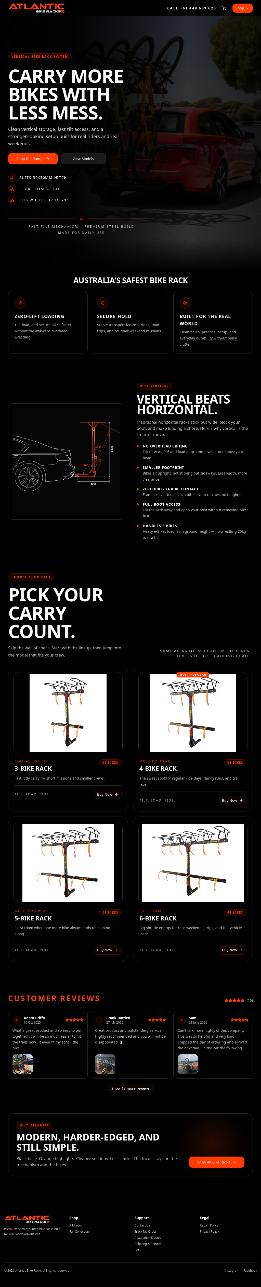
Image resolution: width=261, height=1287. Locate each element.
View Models (83, 158)
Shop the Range (30, 158)
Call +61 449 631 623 (191, 8)
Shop (240, 8)
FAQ (137, 1250)
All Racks (75, 1225)
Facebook (250, 1271)
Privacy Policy (209, 1231)
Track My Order (145, 1231)
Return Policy (209, 1225)
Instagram (232, 1271)
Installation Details (148, 1237)
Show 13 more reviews (130, 1088)
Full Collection (79, 1231)
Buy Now (104, 794)
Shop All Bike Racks (213, 1162)
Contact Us (142, 1225)
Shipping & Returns (148, 1244)
